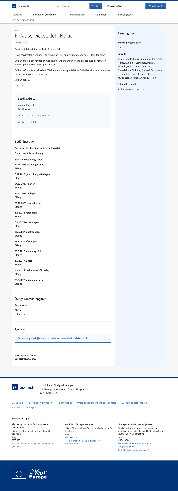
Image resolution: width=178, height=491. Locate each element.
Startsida (17, 14)
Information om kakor (40, 403)
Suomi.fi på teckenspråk (134, 403)
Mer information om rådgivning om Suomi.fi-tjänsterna (33, 445)
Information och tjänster (44, 14)
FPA (17, 30)
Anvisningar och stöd (23, 20)
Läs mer (19, 85)
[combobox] (73, 6)
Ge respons (32, 407)
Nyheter (16, 407)
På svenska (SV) (114, 6)
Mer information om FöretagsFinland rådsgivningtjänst (135, 445)
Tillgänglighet (64, 403)
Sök (97, 6)
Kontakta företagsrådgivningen (136, 449)
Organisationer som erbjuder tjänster (96, 403)
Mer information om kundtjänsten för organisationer (82, 442)
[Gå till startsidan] (23, 6)
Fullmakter (100, 14)
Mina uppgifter (123, 14)
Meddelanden (77, 14)
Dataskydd (17, 403)
